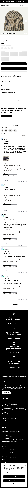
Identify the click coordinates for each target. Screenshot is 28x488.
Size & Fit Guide (7, 408)
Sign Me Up (6, 392)
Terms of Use (13, 446)
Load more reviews (14, 304)
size (6, 130)
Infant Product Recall (15, 457)
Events (3, 453)
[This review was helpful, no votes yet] (23, 181)
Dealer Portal (13, 434)
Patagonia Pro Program (15, 431)
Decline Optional (14, 480)
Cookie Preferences (6, 420)
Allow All (14, 477)
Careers (12, 449)
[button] (14, 21)
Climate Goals (5, 444)
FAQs (5, 404)
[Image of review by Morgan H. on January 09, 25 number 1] (6, 158)
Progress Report (5, 438)
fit (2, 130)
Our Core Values (5, 435)
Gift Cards (4, 456)
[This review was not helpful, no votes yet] (25, 181)
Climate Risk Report (15, 444)
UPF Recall (12, 455)
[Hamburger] (25, 5)
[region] (14, 475)
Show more (3, 133)
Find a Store (4, 459)
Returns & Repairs (20, 408)
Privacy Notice (13, 436)
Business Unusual (6, 441)
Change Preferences (14, 483)
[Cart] (22, 5)
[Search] (20, 5)
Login (5, 412)
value (15, 130)
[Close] (25, 465)
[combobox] (24, 135)
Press (11, 452)
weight (10, 130)
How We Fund (5, 451)
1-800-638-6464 (13, 418)
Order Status (14, 404)
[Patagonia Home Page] (5, 5)
